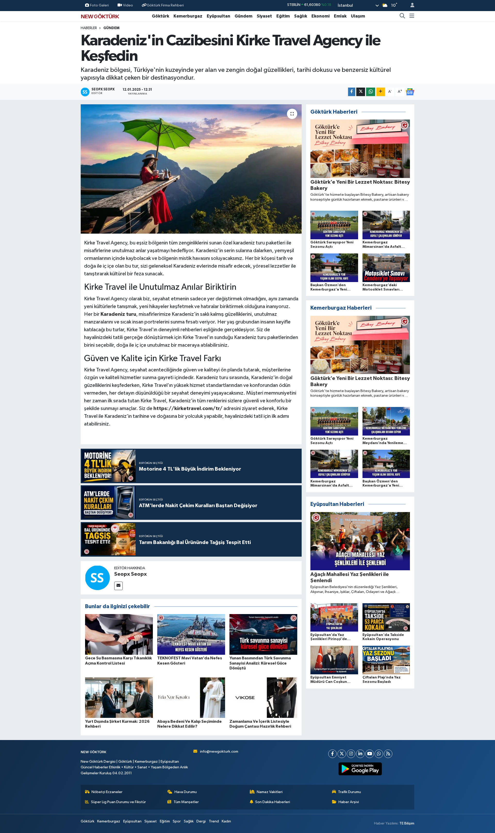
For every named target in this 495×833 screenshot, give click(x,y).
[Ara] (402, 16)
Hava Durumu (186, 792)
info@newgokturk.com (219, 751)
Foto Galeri (99, 5)
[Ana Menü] (411, 16)
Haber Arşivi (349, 802)
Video (128, 5)
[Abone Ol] (410, 92)
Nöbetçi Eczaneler (107, 792)
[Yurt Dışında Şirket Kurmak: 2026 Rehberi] (119, 697)
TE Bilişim (406, 823)
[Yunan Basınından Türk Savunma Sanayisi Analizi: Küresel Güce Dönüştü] (263, 634)
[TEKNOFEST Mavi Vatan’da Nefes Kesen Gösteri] (191, 634)
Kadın (226, 821)
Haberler (89, 28)
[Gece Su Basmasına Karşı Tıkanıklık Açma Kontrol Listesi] (119, 634)
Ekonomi (320, 16)
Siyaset (264, 16)
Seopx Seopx (130, 574)
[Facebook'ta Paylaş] (351, 92)
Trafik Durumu (349, 792)
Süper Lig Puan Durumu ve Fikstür (118, 802)
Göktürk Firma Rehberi (165, 5)
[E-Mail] (118, 586)
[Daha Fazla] (380, 92)
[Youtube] (369, 754)
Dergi (201, 821)
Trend (214, 821)
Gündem (243, 16)
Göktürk (160, 16)
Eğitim (283, 16)
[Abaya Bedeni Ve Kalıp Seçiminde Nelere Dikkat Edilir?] (191, 697)
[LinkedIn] (360, 754)
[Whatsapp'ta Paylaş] (370, 92)
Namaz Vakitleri (270, 792)
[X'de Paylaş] (360, 92)
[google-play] (360, 768)
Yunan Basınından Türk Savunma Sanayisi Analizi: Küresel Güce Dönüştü (260, 663)
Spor (177, 821)
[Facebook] (332, 754)
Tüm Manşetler (186, 802)
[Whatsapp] (379, 754)
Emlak (340, 16)
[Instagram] (351, 754)
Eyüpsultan (218, 16)
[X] (341, 754)
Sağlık (300, 16)
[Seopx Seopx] (97, 577)
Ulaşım (358, 16)
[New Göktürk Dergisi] (100, 16)
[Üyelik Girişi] (410, 5)
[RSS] (388, 754)
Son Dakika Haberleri (272, 802)
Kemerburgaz (188, 16)
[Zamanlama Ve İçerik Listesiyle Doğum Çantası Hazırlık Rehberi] (263, 697)
